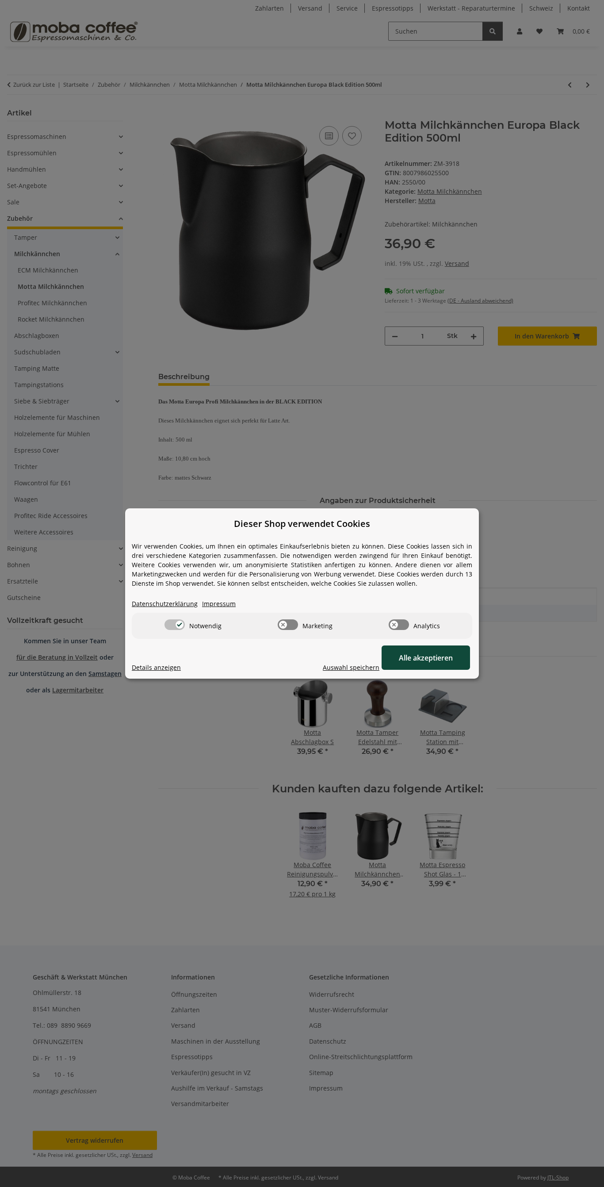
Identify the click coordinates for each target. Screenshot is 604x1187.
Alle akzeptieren (426, 658)
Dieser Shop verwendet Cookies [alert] (302, 524)
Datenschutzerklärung (165, 603)
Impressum (219, 603)
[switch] (174, 624)
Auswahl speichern (351, 667)
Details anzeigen (156, 667)
